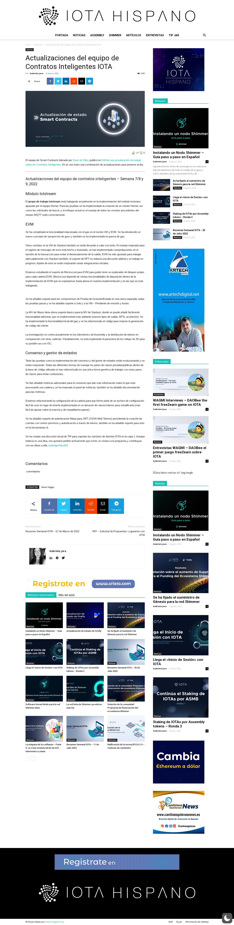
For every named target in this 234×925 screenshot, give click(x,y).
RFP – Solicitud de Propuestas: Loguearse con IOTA (119, 533)
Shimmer (115, 35)
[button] (204, 35)
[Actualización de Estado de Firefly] (85, 615)
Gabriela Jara (36, 73)
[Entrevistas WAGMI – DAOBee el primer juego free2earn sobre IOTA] (180, 430)
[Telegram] (58, 558)
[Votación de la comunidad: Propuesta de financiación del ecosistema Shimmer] (126, 689)
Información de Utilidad (196, 921)
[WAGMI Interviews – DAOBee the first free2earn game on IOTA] (180, 382)
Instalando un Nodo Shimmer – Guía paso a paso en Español (178, 155)
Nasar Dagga (47, 487)
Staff (170, 921)
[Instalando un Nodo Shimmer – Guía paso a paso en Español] (44, 615)
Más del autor (66, 595)
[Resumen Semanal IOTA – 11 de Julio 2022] (85, 729)
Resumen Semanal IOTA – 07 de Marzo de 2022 (52, 531)
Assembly (97, 35)
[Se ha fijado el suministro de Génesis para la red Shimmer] (126, 615)
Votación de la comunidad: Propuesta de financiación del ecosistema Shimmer (122, 707)
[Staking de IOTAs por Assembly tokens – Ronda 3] (85, 652)
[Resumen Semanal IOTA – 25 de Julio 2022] (126, 652)
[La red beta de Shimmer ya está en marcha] (85, 689)
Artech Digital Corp (54, 921)
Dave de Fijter (80, 160)
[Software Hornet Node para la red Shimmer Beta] (44, 689)
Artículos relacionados (41, 595)
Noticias (79, 35)
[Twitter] (64, 558)
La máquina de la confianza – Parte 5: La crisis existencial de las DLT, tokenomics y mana (43, 748)
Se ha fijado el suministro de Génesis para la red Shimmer (176, 599)
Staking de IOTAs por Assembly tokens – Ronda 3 (179, 724)
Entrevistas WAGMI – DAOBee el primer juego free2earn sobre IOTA (179, 452)
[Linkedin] (52, 558)
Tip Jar (174, 35)
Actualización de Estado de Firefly (83, 631)
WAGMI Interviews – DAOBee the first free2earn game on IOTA (180, 402)
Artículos (133, 35)
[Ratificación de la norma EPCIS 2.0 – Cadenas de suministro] (126, 729)
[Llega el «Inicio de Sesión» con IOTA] (44, 652)
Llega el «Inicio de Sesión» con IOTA (44, 667)
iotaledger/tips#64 (58, 445)
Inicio (28, 44)
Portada (61, 35)
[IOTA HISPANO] (117, 15)
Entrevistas (155, 35)
